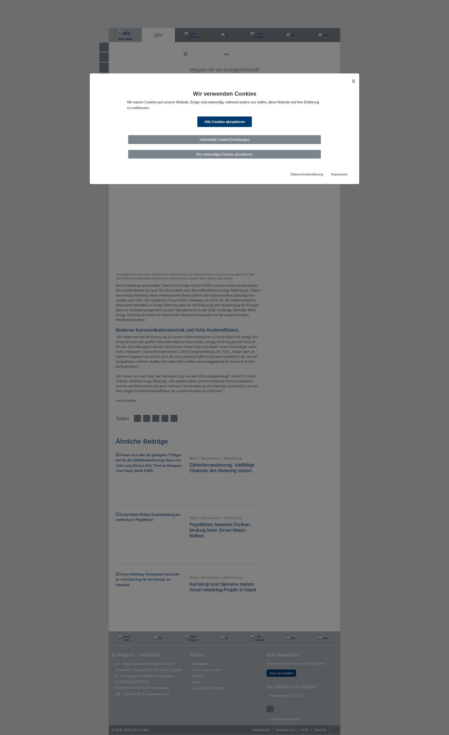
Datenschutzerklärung (306, 174)
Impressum (339, 174)
